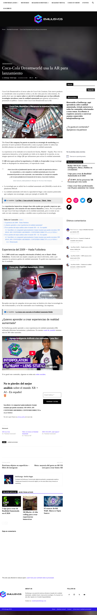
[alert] (80, 156)
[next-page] (6, 523)
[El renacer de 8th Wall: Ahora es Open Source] (53, 501)
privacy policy (21, 417)
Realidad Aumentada (39, 3)
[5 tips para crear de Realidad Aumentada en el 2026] (11, 501)
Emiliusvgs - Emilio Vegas (10, 77)
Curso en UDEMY (74, 3)
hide (21, 220)
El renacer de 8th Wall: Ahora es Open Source (52, 510)
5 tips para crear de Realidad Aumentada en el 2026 (10, 510)
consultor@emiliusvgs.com (39, 601)
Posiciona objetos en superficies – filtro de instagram (15, 466)
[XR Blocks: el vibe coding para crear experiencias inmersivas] (32, 503)
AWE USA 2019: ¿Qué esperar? (50, 432)
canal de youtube (49, 330)
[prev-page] (3, 523)
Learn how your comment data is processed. (40, 578)
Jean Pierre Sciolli (75, 247)
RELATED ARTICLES (9, 492)
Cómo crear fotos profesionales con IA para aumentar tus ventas (81, 187)
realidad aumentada (13, 442)
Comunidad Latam (10, 3)
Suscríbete (7, 8)
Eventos (85, 3)
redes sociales (40, 374)
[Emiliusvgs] (48, 19)
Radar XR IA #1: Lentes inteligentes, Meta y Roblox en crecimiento (80, 168)
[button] (93, 3)
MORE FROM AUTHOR (26, 492)
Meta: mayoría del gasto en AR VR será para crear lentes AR (48, 466)
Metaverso (25, 3)
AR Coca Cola (6, 432)
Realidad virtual (58, 3)
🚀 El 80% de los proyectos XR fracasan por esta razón (80, 181)
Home (3, 29)
